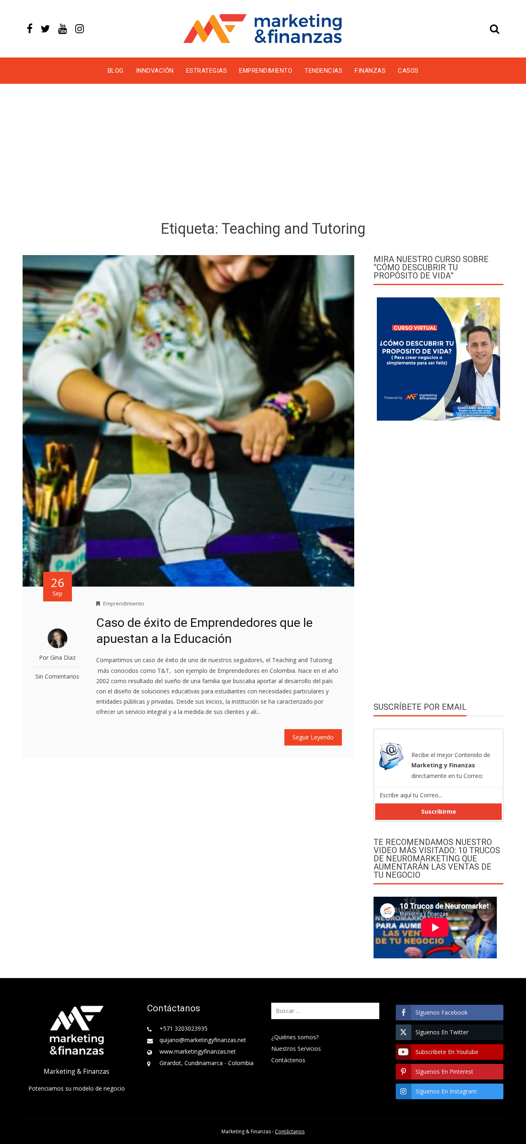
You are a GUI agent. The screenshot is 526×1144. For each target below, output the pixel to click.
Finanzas (370, 70)
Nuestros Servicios (296, 1048)
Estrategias (206, 70)
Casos (408, 70)
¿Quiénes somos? (294, 1037)
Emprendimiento (265, 70)
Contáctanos (290, 1131)
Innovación (155, 70)
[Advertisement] (263, 153)
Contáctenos (288, 1060)
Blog (116, 70)
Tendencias (323, 70)
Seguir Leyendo (313, 737)
